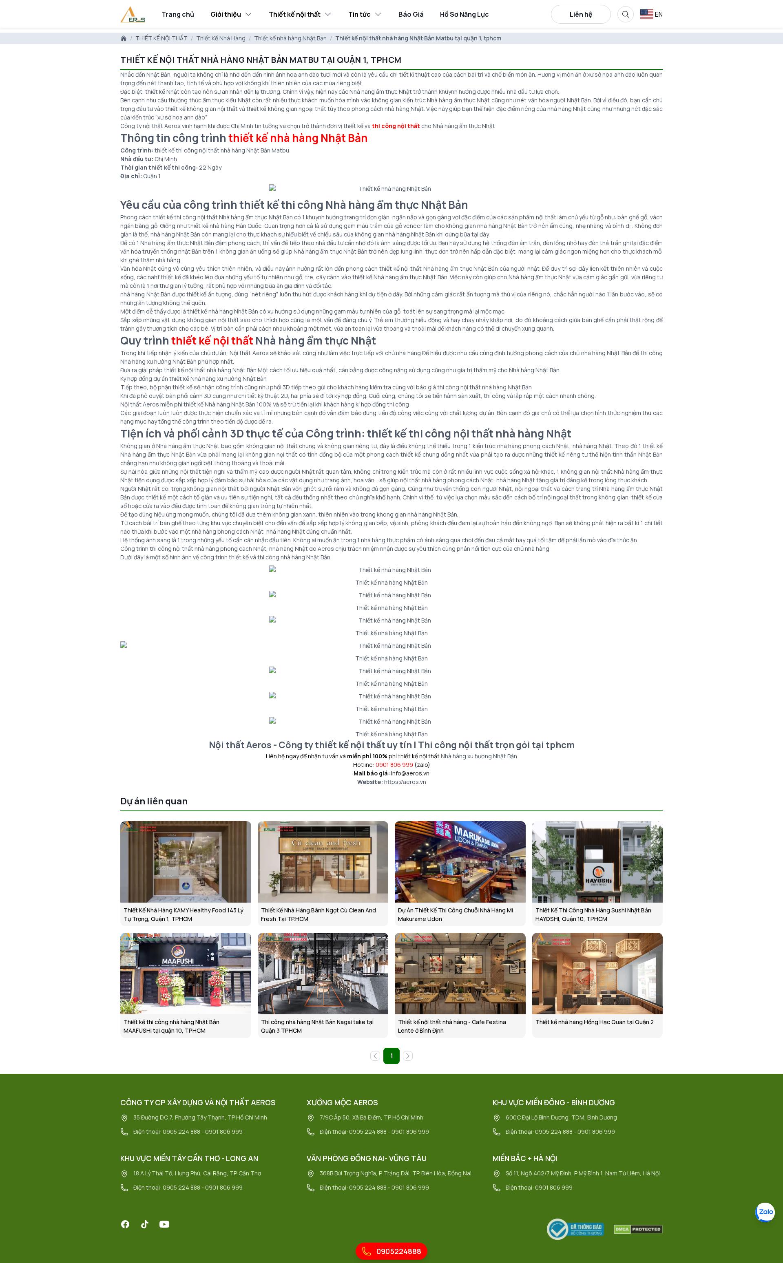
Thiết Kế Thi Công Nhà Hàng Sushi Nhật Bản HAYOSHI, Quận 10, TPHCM (593, 914)
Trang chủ (177, 14)
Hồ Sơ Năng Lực (464, 14)
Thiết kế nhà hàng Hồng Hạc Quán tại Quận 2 (594, 1022)
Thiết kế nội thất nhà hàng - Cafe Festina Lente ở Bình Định (452, 1026)
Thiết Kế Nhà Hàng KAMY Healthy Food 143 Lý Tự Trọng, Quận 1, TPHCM (183, 914)
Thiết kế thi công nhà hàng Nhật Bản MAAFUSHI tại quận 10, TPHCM (171, 1026)
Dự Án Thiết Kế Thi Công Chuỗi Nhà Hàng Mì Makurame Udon (455, 914)
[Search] (625, 14)
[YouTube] (164, 1224)
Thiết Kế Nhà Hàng (221, 38)
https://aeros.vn (405, 782)
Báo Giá (411, 14)
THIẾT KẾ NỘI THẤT (161, 38)
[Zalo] (765, 1212)
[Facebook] (125, 1224)
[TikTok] (145, 1224)
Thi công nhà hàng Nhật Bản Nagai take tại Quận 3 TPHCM (317, 1026)
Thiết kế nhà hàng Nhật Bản (290, 38)
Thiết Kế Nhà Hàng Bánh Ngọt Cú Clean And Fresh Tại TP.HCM (318, 914)
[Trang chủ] (123, 38)
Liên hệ (581, 14)
